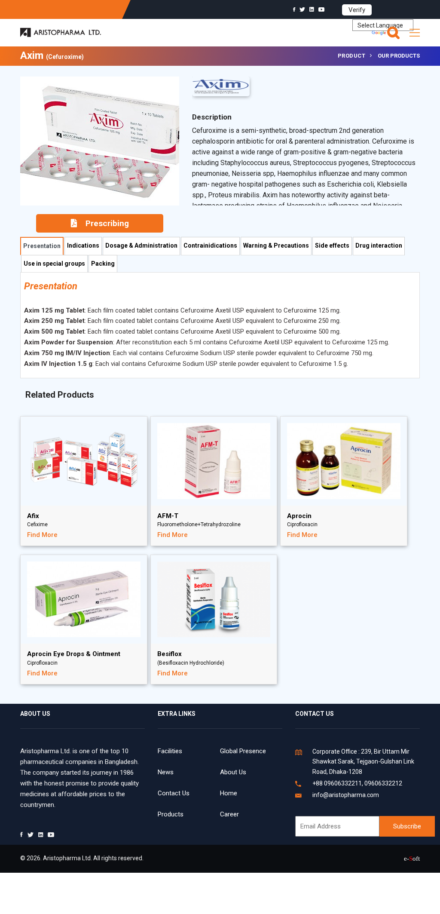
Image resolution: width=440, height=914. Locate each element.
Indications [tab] (83, 245)
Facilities (170, 751)
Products (170, 814)
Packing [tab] (103, 263)
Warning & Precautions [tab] (276, 245)
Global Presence (243, 751)
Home (228, 793)
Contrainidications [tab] (210, 245)
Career (229, 814)
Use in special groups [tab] (54, 263)
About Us (233, 772)
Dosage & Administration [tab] (141, 245)
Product (352, 55)
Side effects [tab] (332, 245)
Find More (42, 535)
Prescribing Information (103, 225)
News (166, 772)
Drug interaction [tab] (378, 245)
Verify (356, 9)
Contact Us (173, 793)
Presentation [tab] (42, 245)
